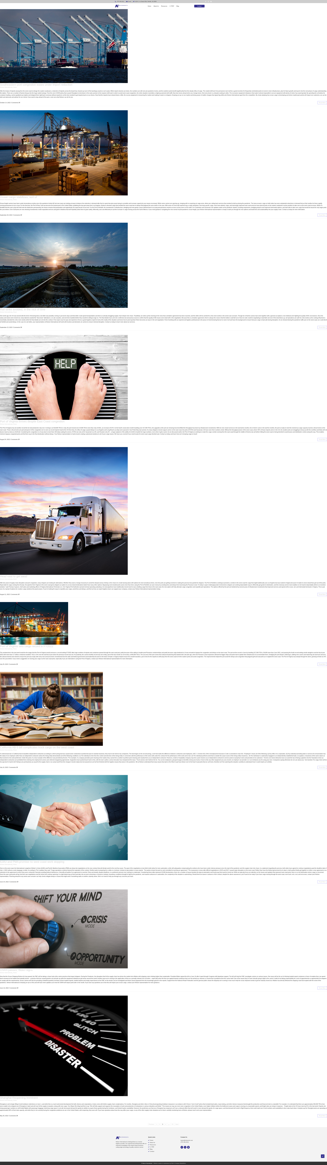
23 (172, 1124)
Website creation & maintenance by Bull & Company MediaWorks (170, 1163)
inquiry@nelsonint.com (187, 1140)
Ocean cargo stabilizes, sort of (18, 197)
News (15, 87)
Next (177, 1124)
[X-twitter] (208, 1)
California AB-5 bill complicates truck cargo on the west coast (37, 747)
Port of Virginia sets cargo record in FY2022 (26, 646)
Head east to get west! (13, 576)
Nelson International (6, 87)
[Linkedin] (211, 1)
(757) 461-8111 (185, 1142)
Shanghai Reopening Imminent (19, 1097)
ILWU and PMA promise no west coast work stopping (32, 861)
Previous (151, 1124)
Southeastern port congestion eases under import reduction (36, 84)
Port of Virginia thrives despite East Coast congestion (32, 421)
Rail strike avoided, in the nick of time (22, 309)
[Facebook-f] (206, 1)
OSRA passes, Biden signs (16, 970)
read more (322, 102)
